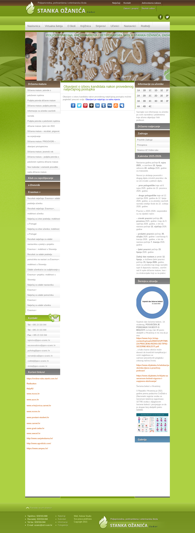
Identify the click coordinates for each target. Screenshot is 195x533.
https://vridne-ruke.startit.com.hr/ (42, 378)
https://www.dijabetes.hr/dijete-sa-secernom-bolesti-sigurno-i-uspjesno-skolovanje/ (152, 378)
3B (144, 101)
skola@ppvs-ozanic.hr (37, 366)
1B (144, 90)
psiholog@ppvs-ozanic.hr (39, 350)
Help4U (30, 388)
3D (155, 101)
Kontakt (127, 3)
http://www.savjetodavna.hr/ (40, 438)
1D (155, 90)
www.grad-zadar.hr (35, 428)
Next (165, 56)
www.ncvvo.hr (33, 411)
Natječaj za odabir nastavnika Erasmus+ (40, 287)
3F (167, 101)
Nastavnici (130, 26)
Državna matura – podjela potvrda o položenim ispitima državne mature (43, 159)
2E (161, 95)
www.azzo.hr (33, 399)
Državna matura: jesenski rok (40, 152)
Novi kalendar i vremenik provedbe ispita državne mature (42, 169)
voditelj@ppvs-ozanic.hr (38, 361)
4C (150, 106)
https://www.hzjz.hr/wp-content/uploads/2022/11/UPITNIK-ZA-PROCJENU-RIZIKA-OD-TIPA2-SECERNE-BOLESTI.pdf (152, 342)
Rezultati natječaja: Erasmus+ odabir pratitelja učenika (43, 201)
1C (150, 90)
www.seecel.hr (33, 433)
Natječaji (116, 3)
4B (144, 106)
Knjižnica (85, 26)
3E (161, 101)
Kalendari (62, 519)
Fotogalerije (63, 525)
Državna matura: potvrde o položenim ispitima (39, 92)
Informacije (63, 522)
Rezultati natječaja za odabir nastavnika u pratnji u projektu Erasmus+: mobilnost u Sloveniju (42, 244)
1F (167, 90)
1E (161, 90)
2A (138, 95)
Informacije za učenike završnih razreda (41, 113)
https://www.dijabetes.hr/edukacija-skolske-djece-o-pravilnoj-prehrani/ (152, 368)
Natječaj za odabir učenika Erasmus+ (39, 307)
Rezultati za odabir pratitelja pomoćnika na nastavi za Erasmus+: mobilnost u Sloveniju (43, 259)
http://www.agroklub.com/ (39, 443)
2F (167, 95)
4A (138, 106)
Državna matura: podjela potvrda (41, 106)
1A (138, 90)
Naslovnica (33, 26)
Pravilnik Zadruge (144, 140)
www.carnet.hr (33, 423)
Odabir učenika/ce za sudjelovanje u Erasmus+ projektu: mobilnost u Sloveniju (43, 274)
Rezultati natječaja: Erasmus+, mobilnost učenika (41, 211)
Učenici (115, 26)
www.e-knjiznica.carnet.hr (39, 405)
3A (138, 101)
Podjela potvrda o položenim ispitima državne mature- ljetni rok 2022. (43, 123)
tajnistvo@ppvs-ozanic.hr (39, 340)
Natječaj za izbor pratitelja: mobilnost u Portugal (43, 221)
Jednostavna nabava (151, 3)
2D (155, 95)
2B (144, 95)
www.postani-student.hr (38, 417)
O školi (71, 26)
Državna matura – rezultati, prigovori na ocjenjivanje (43, 133)
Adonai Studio (85, 516)
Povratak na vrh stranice (41, 508)
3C (150, 101)
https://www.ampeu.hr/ (37, 448)
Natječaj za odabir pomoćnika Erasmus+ (40, 297)
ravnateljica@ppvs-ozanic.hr (40, 356)
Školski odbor (148, 8)
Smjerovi (101, 26)
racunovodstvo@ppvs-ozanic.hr (41, 345)
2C (150, 95)
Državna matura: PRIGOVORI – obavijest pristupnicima (41, 144)
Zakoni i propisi (131, 8)
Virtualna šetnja (54, 26)
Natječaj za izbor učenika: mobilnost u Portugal (43, 231)
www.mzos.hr (33, 394)
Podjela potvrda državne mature (41, 100)
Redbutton (31, 383)
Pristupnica (142, 145)
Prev (27, 56)
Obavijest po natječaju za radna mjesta (102, 99)
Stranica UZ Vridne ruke (147, 150)
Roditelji (145, 26)
